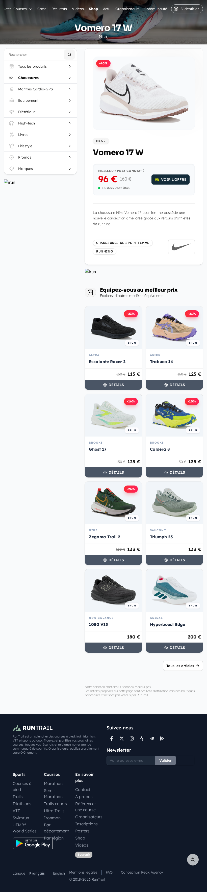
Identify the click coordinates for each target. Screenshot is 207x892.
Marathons (54, 783)
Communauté (155, 9)
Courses (20, 9)
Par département (56, 827)
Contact (82, 789)
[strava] (142, 738)
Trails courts (55, 803)
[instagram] (132, 738)
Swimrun (21, 817)
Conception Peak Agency (142, 872)
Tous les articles (180, 666)
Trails (18, 796)
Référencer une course (85, 806)
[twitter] (122, 738)
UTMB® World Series (25, 827)
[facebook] (112, 738)
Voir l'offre (174, 179)
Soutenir (83, 854)
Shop (93, 9)
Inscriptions (86, 823)
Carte (41, 9)
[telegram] (152, 738)
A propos (84, 796)
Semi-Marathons (54, 793)
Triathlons (22, 803)
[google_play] (162, 738)
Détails (116, 385)
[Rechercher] (69, 54)
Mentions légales (83, 872)
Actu (106, 9)
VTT (16, 810)
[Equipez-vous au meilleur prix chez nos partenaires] (40, 182)
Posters (82, 830)
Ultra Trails (54, 810)
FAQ (109, 872)
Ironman (52, 817)
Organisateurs (127, 9)
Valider (165, 760)
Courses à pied (22, 786)
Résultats (59, 9)
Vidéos (78, 9)
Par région (54, 837)
